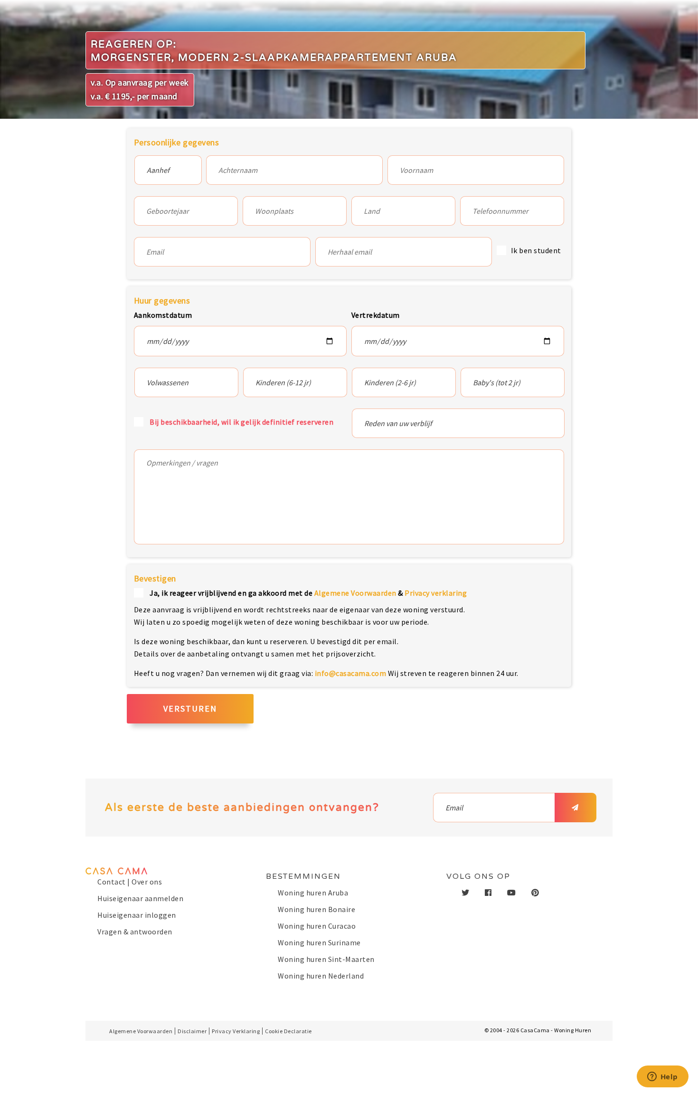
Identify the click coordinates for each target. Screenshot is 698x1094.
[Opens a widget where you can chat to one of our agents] (662, 1077)
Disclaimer (192, 1031)
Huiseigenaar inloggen (136, 915)
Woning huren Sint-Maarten (326, 959)
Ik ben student (536, 250)
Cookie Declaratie (288, 1031)
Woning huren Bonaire (316, 909)
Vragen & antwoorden (134, 931)
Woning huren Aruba (313, 892)
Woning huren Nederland (321, 975)
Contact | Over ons (129, 881)
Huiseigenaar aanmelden (140, 898)
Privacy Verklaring (236, 1031)
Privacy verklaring (436, 593)
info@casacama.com (351, 673)
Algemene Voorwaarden (355, 593)
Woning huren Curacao (317, 926)
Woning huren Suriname (319, 942)
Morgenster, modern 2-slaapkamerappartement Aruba (274, 58)
